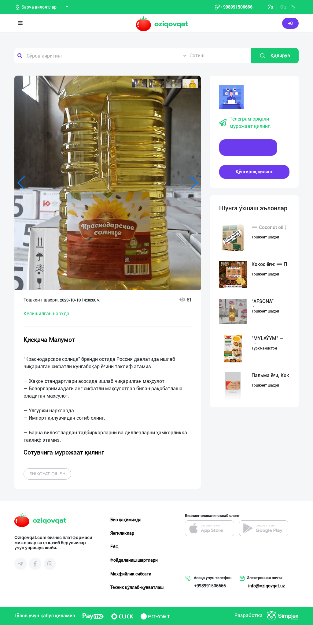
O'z (283, 7)
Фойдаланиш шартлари (134, 560)
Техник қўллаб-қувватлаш (137, 587)
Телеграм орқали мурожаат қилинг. (250, 122)
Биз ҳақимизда (126, 519)
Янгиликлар (122, 533)
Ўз (270, 7)
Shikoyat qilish (47, 473)
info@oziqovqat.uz (266, 585)
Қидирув (280, 55)
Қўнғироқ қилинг (254, 171)
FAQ (114, 546)
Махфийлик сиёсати (130, 573)
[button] (139, 83)
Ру (292, 7)
